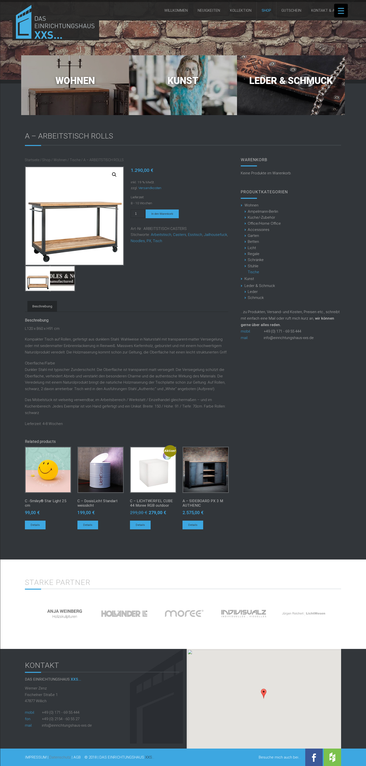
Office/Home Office (264, 223)
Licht (252, 248)
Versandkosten (149, 188)
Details (35, 525)
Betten (253, 241)
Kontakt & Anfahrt (330, 10)
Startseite (32, 160)
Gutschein (291, 10)
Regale (253, 254)
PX (149, 241)
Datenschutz (60, 757)
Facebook (314, 757)
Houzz (332, 757)
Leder (253, 291)
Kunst (183, 80)
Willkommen (176, 10)
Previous (16, 611)
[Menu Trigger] (341, 10)
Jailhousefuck (215, 234)
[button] (263, 694)
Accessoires (258, 229)
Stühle (253, 266)
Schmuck (256, 297)
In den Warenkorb (162, 213)
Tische (75, 160)
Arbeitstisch (161, 234)
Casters (179, 234)
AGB (77, 757)
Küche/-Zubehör (261, 217)
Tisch (157, 241)
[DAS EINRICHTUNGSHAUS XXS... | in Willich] (53, 38)
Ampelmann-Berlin (263, 211)
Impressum (36, 757)
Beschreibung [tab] (42, 306)
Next (349, 611)
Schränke (256, 260)
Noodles (138, 241)
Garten (253, 235)
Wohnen (75, 80)
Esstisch (195, 234)
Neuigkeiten (209, 10)
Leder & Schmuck (291, 80)
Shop (266, 10)
